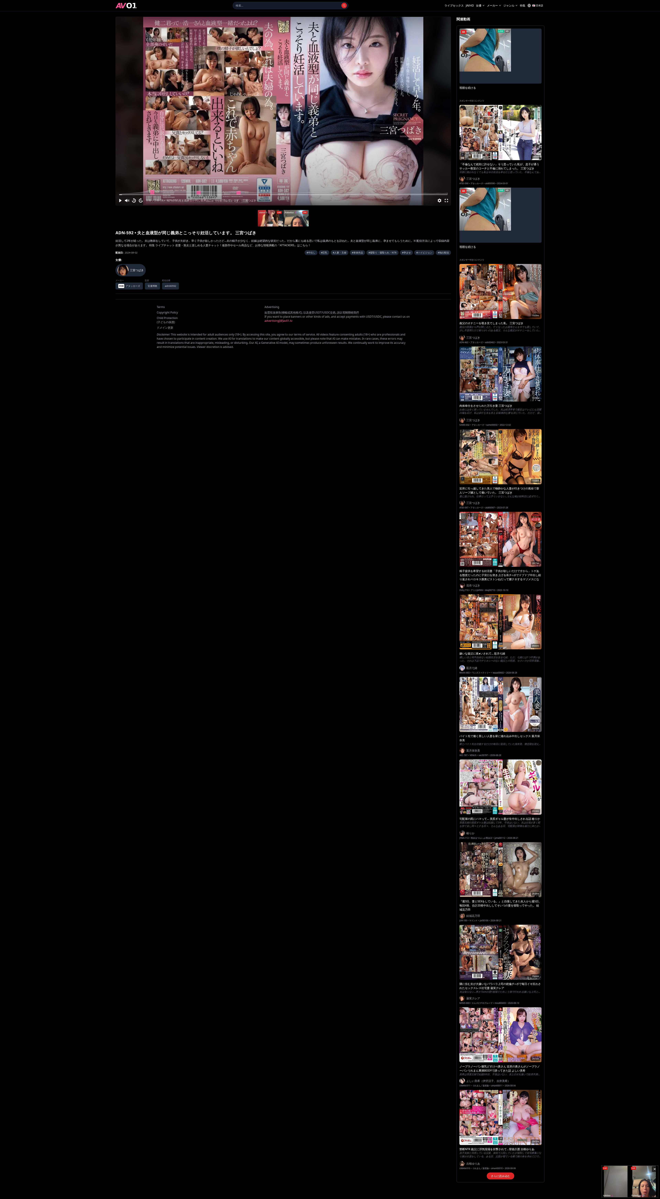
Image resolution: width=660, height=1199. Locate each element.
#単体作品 (357, 252)
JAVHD (470, 5)
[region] (283, 111)
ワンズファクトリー (481, 672)
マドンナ (473, 920)
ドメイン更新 (165, 328)
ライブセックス (454, 5)
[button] (120, 200)
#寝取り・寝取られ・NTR (382, 252)
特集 (522, 5)
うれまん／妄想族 (480, 1085)
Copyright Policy (167, 312)
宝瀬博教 (152, 286)
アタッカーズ (477, 183)
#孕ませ (406, 252)
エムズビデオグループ (482, 1003)
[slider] (283, 194)
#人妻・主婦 (339, 252)
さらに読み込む (500, 1176)
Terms (161, 307)
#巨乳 (324, 252)
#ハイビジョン (424, 252)
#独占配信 (443, 252)
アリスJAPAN (477, 590)
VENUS (473, 755)
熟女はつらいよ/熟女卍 (481, 838)
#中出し (311, 252)
